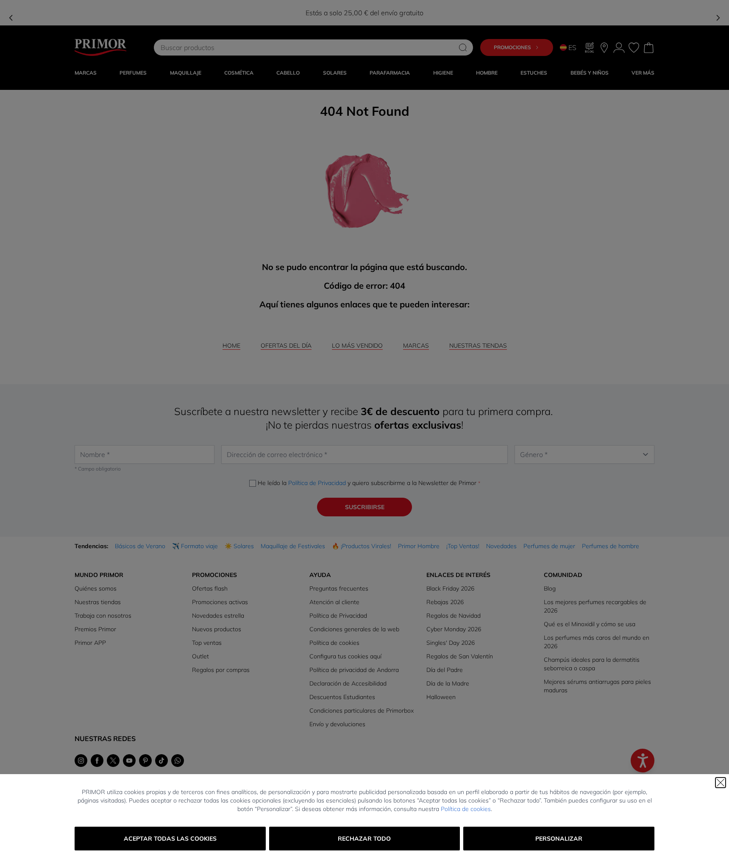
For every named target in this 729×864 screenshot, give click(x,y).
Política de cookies (466, 809)
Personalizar (558, 838)
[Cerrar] (720, 783)
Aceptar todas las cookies (170, 838)
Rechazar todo (364, 838)
